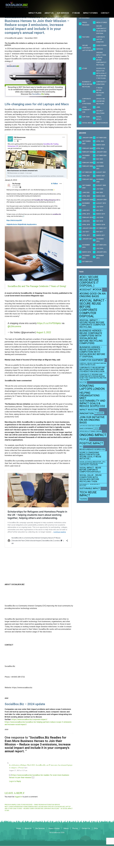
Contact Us (86, 828)
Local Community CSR (86, 109)
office (97, 428)
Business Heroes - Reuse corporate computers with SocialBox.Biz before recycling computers (91, 337)
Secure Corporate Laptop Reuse (87, 48)
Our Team (86, 117)
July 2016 (99, 248)
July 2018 (99, 217)
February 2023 (87, 162)
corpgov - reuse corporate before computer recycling (92, 364)
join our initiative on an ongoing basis (92, 420)
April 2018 (86, 224)
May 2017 (99, 232)
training (83, 499)
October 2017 (101, 228)
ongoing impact (92, 435)
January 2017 (87, 239)
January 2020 (101, 199)
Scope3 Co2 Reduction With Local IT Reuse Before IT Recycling (101, 73)
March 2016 (86, 252)
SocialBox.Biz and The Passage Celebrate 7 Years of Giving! (37, 286)
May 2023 (99, 159)
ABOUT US (49, 13)
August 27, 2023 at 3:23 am (18, 770)
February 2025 (87, 148)
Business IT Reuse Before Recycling (87, 84)
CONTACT (105, 13)
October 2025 (101, 137)
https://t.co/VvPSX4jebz (49, 323)
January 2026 (87, 137)
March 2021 (100, 176)
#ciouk (97, 289)
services (99, 49)
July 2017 (85, 232)
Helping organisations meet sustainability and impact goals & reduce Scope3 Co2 (92, 399)
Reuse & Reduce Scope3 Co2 (92, 449)
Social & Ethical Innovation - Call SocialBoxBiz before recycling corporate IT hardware (92, 463)
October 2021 (87, 172)
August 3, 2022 (43, 332)
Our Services (40, 828)
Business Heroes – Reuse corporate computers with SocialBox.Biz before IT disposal (92, 352)
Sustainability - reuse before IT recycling (89, 485)
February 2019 (87, 217)
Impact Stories (54, 828)
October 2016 (101, 245)
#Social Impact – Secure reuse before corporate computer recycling (92, 323)
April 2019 (86, 214)
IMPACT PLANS (34, 13)
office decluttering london (90, 431)
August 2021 (101, 172)
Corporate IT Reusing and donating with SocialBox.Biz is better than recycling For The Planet (92, 377)
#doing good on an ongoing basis (92, 295)
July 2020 (99, 189)
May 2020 (99, 192)
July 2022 (99, 162)
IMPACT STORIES (90, 13)
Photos (75, 828)
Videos (65, 828)
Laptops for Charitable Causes (89, 425)
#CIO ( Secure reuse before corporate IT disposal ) (89, 281)
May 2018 (99, 221)
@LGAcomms (14, 326)
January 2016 (101, 252)
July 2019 (99, 207)
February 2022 (87, 166)
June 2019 (85, 210)
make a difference (86, 428)
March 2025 (100, 145)
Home (18, 828)
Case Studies (101, 45)
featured (85, 37)
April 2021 (86, 176)
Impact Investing (88, 410)
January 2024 (101, 152)
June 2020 (85, 192)
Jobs (98, 107)
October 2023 (101, 155)
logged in (18, 797)
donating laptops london (92, 387)
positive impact (91, 443)
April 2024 (100, 148)
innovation (86, 413)
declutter (82, 382)
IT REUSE (76, 13)
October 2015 (87, 261)
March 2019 (100, 214)
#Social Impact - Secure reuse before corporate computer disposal (92, 308)
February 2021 (87, 179)
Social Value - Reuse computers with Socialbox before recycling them (90, 478)
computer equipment (91, 360)
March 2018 (100, 224)
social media (87, 123)
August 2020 (101, 185)
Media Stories (101, 22)
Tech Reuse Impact (88, 494)
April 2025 (100, 141)
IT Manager (99, 413)
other (84, 68)
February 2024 (87, 152)
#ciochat (85, 289)
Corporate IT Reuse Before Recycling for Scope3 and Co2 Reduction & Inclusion (92, 369)
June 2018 (85, 221)
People (84, 439)
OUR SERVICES (63, 13)
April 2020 (86, 196)
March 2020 (100, 196)
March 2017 (100, 235)
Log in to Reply (15, 781)
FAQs (96, 828)
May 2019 (99, 210)
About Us (28, 828)
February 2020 (87, 199)
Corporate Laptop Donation (100, 39)
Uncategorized (102, 123)
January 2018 (87, 228)
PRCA (80, 446)
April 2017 (86, 235)
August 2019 (101, 203)
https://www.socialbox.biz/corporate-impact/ (29, 719)
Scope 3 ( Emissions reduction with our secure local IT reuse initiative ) (90, 456)
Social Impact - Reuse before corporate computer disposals (90, 470)
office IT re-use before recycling (100, 101)
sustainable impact (89, 488)
